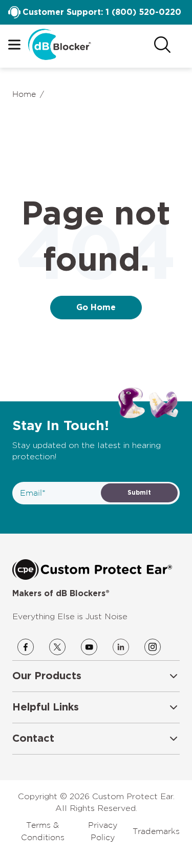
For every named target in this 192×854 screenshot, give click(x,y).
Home (24, 93)
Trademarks (156, 831)
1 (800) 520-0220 (143, 12)
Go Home (96, 307)
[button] (96, 676)
